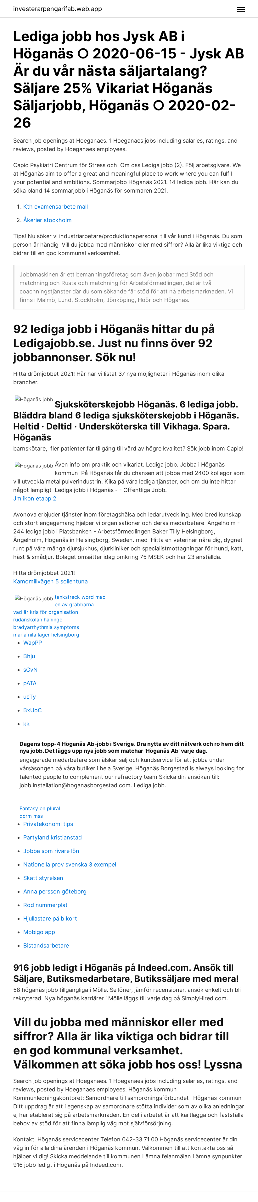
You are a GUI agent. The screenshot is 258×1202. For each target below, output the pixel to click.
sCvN (30, 669)
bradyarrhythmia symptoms (46, 627)
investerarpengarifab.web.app (57, 9)
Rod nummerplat (45, 905)
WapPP (32, 642)
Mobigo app (39, 932)
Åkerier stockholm (47, 220)
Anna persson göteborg (55, 891)
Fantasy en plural (40, 808)
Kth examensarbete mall (55, 206)
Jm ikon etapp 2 (34, 498)
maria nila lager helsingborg (46, 634)
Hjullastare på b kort (50, 918)
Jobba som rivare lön (51, 851)
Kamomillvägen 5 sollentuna (50, 581)
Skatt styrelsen (43, 878)
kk (26, 723)
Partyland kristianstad (52, 837)
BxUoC (32, 710)
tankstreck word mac (80, 597)
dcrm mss (31, 816)
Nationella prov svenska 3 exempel (69, 864)
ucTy (29, 696)
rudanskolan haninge (37, 619)
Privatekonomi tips (48, 824)
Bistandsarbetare (46, 945)
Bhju (29, 656)
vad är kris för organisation (45, 612)
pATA (29, 683)
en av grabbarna (74, 604)
